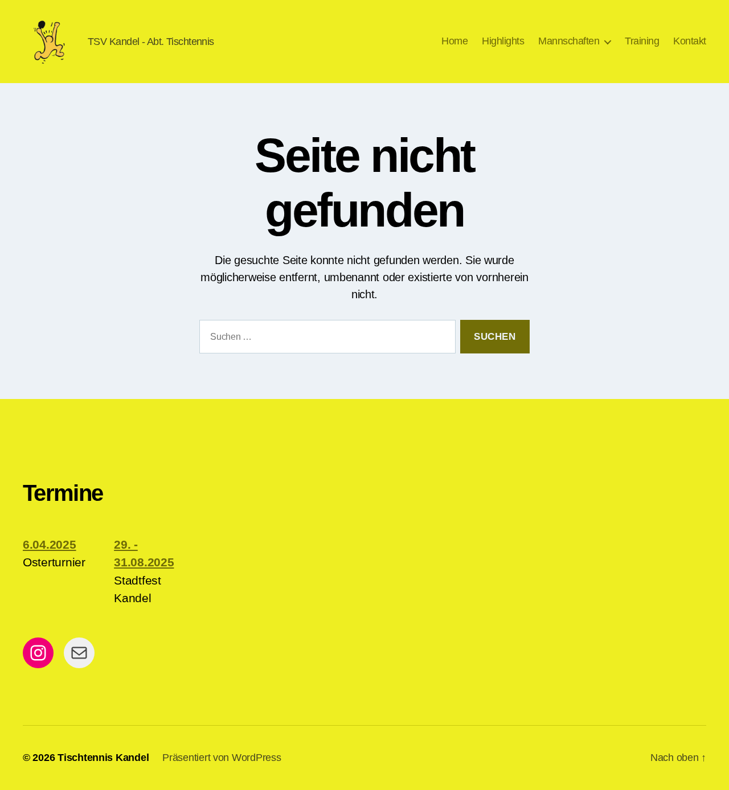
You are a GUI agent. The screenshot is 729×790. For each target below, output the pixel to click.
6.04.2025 (49, 544)
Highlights (503, 41)
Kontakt (689, 41)
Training (642, 41)
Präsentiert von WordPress (221, 757)
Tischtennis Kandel (103, 757)
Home (454, 41)
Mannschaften (568, 41)
